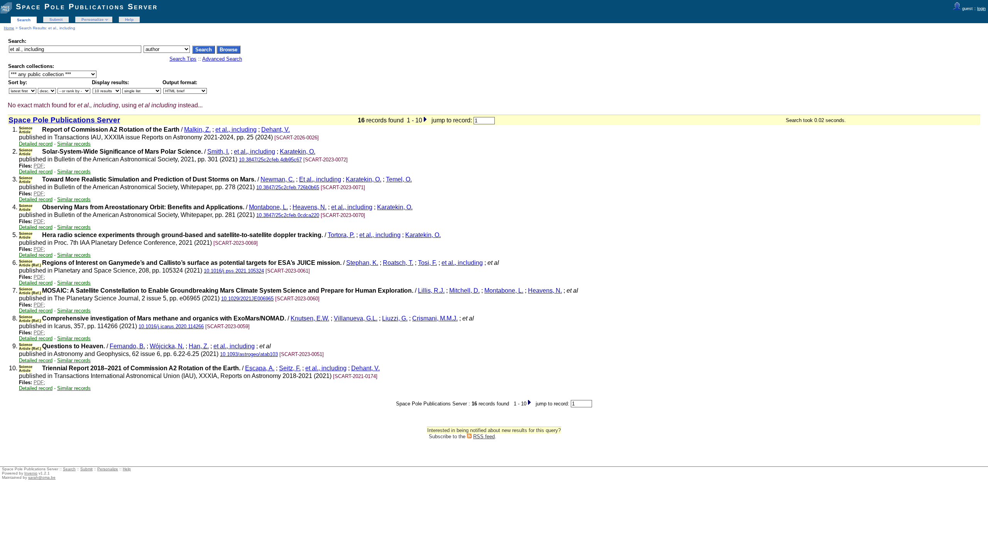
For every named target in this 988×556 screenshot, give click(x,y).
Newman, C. (277, 179)
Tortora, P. (341, 235)
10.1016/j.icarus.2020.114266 (171, 326)
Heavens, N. (310, 207)
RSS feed (484, 436)
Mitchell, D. (464, 290)
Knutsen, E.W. (310, 318)
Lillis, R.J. (431, 290)
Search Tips (182, 59)
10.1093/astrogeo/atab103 (249, 354)
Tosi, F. (427, 262)
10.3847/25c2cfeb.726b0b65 (287, 187)
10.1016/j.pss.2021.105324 (234, 271)
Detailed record (35, 144)
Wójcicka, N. (167, 346)
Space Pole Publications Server (87, 6)
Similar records (74, 144)
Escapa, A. (259, 368)
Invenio (30, 473)
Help (129, 19)
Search (23, 20)
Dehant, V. (275, 129)
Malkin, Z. (197, 129)
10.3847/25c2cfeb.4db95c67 (270, 160)
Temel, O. (399, 179)
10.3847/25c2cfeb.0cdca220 (287, 215)
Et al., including (320, 179)
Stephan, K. (362, 262)
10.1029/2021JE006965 (247, 299)
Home (9, 28)
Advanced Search (222, 59)
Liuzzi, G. (395, 318)
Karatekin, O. (297, 151)
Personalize (92, 19)
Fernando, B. (127, 346)
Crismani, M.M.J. (435, 318)
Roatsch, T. (398, 262)
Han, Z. (199, 346)
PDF (39, 166)
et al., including (236, 129)
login (981, 8)
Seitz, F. (290, 368)
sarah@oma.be (42, 477)
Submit (56, 19)
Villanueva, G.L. (355, 318)
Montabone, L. (268, 207)
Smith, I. (218, 151)
